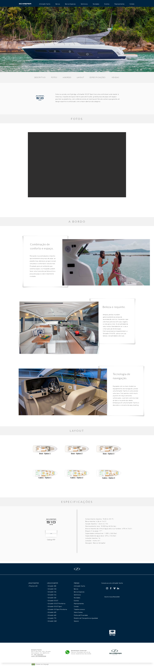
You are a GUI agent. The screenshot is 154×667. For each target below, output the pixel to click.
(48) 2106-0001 (38, 654)
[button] (77, 39)
